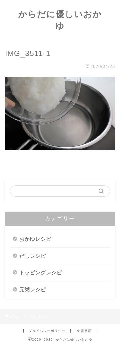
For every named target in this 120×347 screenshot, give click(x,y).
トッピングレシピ (40, 272)
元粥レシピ (32, 289)
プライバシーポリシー (47, 331)
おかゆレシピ (35, 239)
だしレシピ (32, 256)
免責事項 (84, 331)
